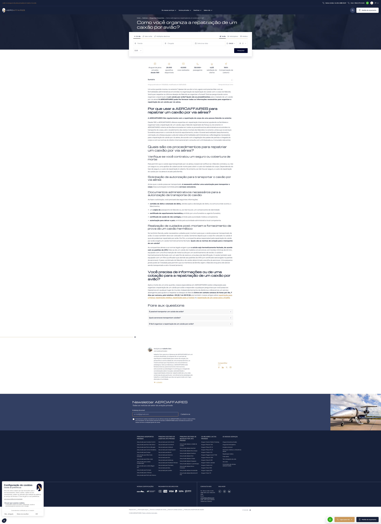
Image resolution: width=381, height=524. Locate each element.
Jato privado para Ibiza (164, 468)
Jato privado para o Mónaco (144, 472)
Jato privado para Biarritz (164, 452)
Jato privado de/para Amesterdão (188, 470)
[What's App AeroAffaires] (367, 3)
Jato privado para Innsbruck (165, 447)
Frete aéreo (226, 456)
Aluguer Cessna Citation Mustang (210, 442)
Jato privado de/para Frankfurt (188, 453)
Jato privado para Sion (164, 457)
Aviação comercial (227, 447)
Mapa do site (132, 509)
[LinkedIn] (371, 3)
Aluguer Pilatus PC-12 (207, 447)
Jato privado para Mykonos (165, 455)
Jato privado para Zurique (143, 452)
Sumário (151, 79)
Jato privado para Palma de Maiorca (146, 475)
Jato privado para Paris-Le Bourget (146, 447)
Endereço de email (138, 410)
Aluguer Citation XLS (206, 465)
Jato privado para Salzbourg (165, 460)
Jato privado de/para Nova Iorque (188, 450)
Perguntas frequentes (157, 18)
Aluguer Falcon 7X (206, 473)
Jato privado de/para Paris (186, 456)
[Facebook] (219, 491)
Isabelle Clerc (167, 348)
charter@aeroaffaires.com (207, 498)
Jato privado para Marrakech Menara (168, 462)
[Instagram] (224, 491)
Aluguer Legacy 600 (206, 470)
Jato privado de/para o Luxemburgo (189, 463)
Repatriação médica (228, 454)
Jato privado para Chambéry (165, 465)
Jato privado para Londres (165, 470)
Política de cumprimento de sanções (194, 509)
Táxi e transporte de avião (229, 459)
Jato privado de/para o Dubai (187, 458)
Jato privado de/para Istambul (187, 448)
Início (138, 18)
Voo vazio (225, 461)
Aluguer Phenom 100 (207, 444)
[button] (367, 10)
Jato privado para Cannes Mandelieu (146, 449)
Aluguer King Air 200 (207, 460)
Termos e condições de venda (158, 509)
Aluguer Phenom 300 (207, 457)
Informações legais (143, 509)
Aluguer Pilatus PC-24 (207, 449)
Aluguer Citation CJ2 (206, 452)
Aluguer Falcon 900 (206, 468)
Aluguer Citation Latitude (208, 462)
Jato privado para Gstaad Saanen (167, 449)
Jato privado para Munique (144, 470)
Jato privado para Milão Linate (145, 459)
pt (375, 3)
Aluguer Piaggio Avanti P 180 (209, 455)
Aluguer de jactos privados (230, 442)
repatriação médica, (164, 298)
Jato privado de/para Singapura (188, 461)
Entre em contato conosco (175, 509)
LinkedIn (159, 382)
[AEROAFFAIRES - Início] (13, 10)
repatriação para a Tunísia (183, 298)
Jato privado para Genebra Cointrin (146, 442)
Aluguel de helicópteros (229, 444)
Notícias (145, 18)
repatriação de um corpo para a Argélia (213, 298)
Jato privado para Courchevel (166, 444)
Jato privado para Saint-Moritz (166, 442)
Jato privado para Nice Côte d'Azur (146, 444)
